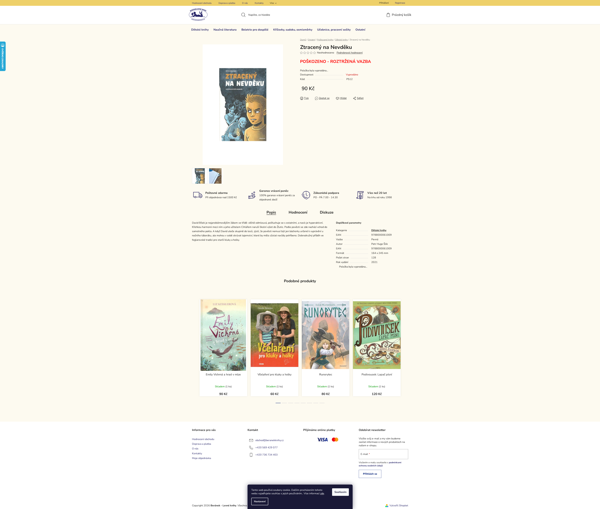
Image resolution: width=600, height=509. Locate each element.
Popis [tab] (271, 212)
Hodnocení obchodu (202, 3)
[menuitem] (200, 29)
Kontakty (259, 3)
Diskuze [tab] (326, 212)
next (405, 350)
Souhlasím (340, 492)
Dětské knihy (378, 230)
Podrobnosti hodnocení (350, 52)
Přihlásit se (370, 474)
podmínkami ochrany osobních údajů (380, 464)
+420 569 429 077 (266, 447)
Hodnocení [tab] (298, 212)
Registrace (400, 2)
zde (322, 493)
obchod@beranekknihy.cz (269, 440)
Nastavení (260, 501)
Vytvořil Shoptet (398, 505)
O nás (245, 3)
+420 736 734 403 (266, 454)
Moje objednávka (201, 458)
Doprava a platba (227, 3)
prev (194, 350)
